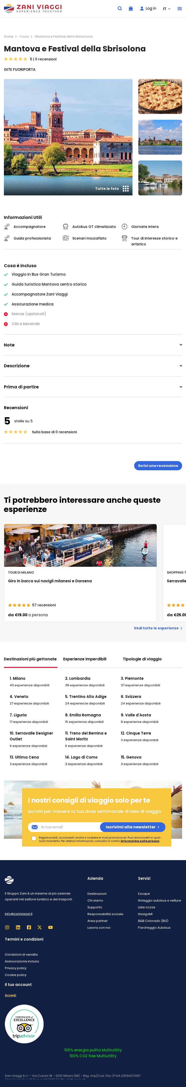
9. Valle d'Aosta (136, 715)
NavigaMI (145, 914)
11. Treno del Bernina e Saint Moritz (86, 736)
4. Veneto (19, 696)
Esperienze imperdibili (84, 659)
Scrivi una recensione (158, 465)
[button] (179, 8)
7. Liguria (18, 715)
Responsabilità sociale (105, 914)
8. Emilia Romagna (83, 715)
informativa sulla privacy (140, 841)
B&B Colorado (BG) (153, 921)
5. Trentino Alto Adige (86, 696)
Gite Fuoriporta (19, 69)
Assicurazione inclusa (22, 961)
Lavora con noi (98, 927)
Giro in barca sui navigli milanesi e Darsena (50, 580)
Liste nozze (146, 907)
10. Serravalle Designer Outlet (31, 736)
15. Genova (131, 757)
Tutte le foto (107, 188)
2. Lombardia (77, 678)
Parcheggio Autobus (154, 927)
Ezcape (144, 893)
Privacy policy (15, 968)
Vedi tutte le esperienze (156, 628)
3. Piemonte (132, 678)
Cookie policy (15, 975)
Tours (24, 36)
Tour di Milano (21, 572)
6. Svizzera (131, 696)
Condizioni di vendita (21, 954)
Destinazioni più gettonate (30, 659)
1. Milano (17, 678)
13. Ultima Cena (24, 757)
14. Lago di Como (81, 757)
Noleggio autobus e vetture (159, 900)
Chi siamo (95, 900)
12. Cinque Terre (136, 733)
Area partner (97, 921)
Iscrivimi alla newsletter (130, 827)
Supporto (94, 907)
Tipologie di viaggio (142, 659)
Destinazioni (97, 893)
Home (8, 36)
